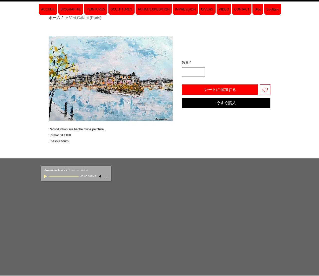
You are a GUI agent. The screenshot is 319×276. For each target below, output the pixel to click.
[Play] (46, 176)
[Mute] (100, 176)
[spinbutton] (193, 72)
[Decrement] (186, 72)
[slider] (106, 176)
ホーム (55, 18)
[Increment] (201, 72)
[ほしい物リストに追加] (265, 89)
